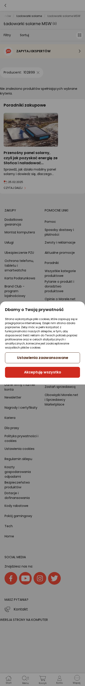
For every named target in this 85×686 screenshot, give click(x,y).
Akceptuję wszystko (42, 372)
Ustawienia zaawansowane (42, 357)
